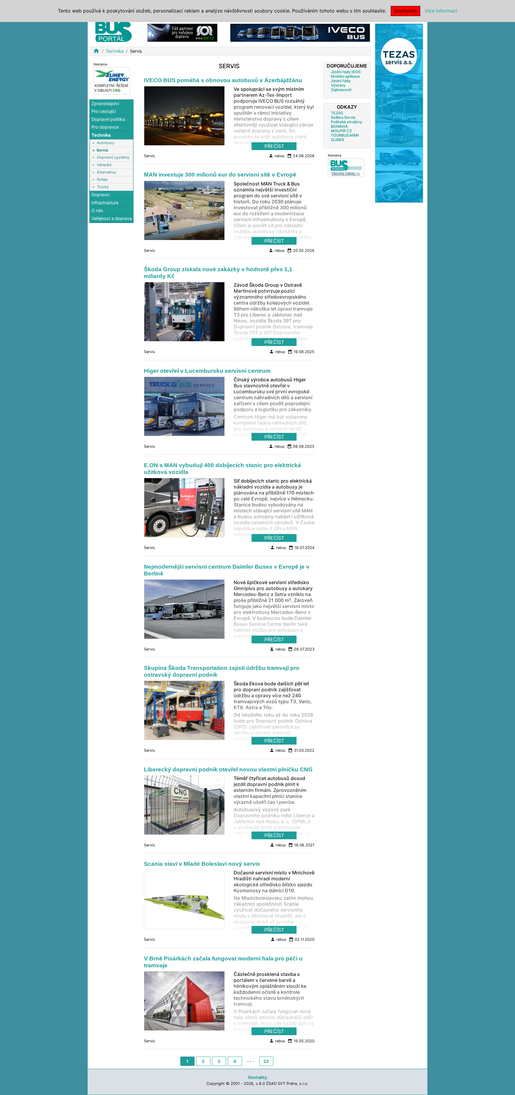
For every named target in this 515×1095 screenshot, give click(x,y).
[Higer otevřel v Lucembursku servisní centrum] (184, 408)
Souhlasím (405, 11)
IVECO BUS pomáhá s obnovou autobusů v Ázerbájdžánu (223, 80)
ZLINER (337, 140)
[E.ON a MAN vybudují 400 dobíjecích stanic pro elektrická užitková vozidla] (184, 509)
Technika (115, 51)
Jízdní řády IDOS (346, 72)
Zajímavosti (341, 90)
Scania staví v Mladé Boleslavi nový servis (202, 864)
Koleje (102, 179)
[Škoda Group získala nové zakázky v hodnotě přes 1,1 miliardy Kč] (184, 313)
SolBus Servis (343, 117)
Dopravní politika (108, 119)
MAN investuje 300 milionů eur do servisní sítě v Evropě (220, 174)
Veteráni (104, 165)
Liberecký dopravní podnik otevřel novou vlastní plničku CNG (228, 769)
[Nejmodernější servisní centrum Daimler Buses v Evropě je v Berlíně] (184, 611)
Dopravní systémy (113, 157)
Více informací (441, 11)
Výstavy (338, 85)
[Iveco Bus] (300, 32)
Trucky (103, 187)
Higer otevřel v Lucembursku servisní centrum (207, 371)
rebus (277, 155)
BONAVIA (339, 126)
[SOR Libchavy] (182, 32)
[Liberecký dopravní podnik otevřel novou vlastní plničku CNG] (184, 806)
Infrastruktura (104, 202)
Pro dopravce (105, 127)
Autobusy (105, 143)
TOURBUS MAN (345, 135)
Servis (102, 150)
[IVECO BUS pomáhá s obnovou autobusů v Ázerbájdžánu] (184, 118)
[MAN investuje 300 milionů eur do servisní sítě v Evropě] (184, 212)
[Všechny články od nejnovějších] (346, 167)
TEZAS (337, 113)
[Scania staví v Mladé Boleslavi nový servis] (184, 901)
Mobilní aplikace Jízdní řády (345, 78)
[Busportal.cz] (113, 31)
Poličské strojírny (346, 122)
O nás (97, 210)
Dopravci (100, 194)
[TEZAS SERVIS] (399, 112)
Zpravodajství (105, 103)
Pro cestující (103, 111)
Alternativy (106, 172)
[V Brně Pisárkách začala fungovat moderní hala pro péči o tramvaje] (184, 1003)
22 (266, 1061)
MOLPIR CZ (341, 131)
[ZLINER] (112, 80)
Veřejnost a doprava (111, 218)
